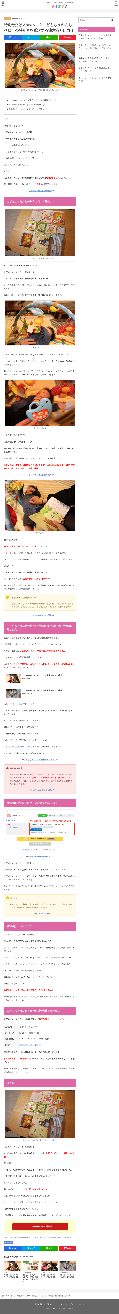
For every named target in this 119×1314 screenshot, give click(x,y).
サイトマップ (62, 1304)
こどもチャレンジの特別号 (40, 1226)
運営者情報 (39, 1304)
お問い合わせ (50, 1304)
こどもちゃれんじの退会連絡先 (41, 790)
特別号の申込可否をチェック (40, 856)
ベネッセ (7, 19)
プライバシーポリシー (78, 1304)
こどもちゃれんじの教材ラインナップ (40, 759)
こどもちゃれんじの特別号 (40, 191)
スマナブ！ (55, 1308)
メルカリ (8, 746)
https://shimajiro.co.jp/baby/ (30, 1045)
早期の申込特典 (42, 914)
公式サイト (27, 850)
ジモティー (18, 746)
